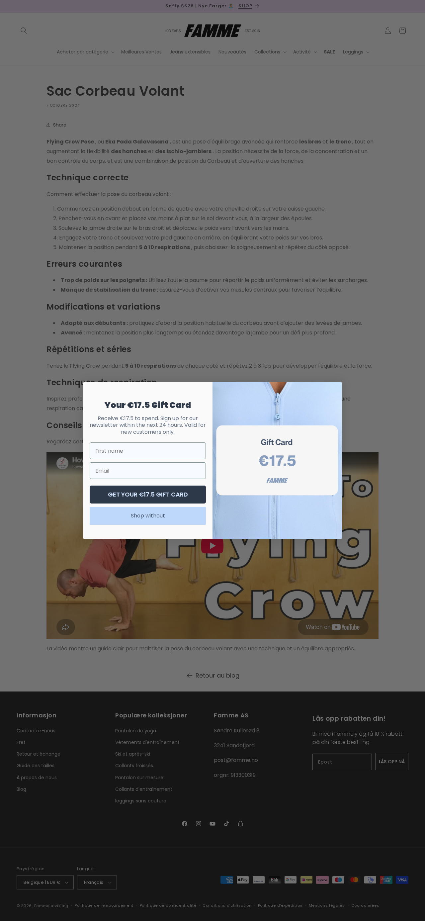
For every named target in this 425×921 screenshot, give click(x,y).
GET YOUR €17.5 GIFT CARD (148, 494)
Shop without (148, 515)
